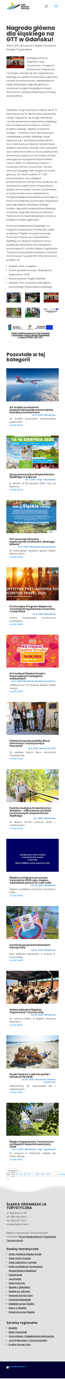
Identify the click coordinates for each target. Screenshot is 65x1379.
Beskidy (13, 1328)
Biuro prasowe (49, 546)
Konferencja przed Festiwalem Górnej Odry (29, 946)
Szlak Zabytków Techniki (22, 1262)
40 (42, 1174)
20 (37, 1174)
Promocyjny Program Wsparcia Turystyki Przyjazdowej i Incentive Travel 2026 (32, 609)
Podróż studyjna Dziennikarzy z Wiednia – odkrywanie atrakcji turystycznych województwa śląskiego (30, 812)
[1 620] (51, 298)
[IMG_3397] (32, 313)
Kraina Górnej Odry (20, 1344)
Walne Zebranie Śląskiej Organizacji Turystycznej (26, 1011)
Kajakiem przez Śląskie (21, 1303)
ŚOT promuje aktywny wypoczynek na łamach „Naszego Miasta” (32, 541)
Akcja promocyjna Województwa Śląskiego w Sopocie (31, 476)
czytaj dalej (16, 425)
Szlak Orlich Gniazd (20, 1258)
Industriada (15, 1274)
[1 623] (13, 313)
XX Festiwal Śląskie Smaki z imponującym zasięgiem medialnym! (27, 676)
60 (48, 1174)
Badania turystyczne (45, 681)
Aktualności (27, 45)
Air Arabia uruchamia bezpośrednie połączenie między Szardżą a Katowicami (31, 409)
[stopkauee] (51, 311)
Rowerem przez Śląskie (22, 1312)
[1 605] (32, 298)
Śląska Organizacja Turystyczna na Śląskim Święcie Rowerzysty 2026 (31, 1144)
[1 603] (13, 298)
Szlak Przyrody (17, 1283)
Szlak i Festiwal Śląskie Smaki (25, 1254)
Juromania (15, 1279)
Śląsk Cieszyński (18, 1332)
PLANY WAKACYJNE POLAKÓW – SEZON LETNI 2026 (30, 1076)
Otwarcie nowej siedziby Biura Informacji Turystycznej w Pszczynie (29, 743)
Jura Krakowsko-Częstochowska (28, 1340)
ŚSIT (54, 748)
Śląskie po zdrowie (19, 1291)
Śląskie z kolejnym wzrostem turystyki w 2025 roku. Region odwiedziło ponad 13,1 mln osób (30, 880)
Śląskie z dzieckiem (19, 1287)
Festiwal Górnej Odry (21, 1295)
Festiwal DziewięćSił (20, 1299)
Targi (39, 479)
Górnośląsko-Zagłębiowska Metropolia (31, 1336)
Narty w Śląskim (18, 1308)
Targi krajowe (24, 49)
